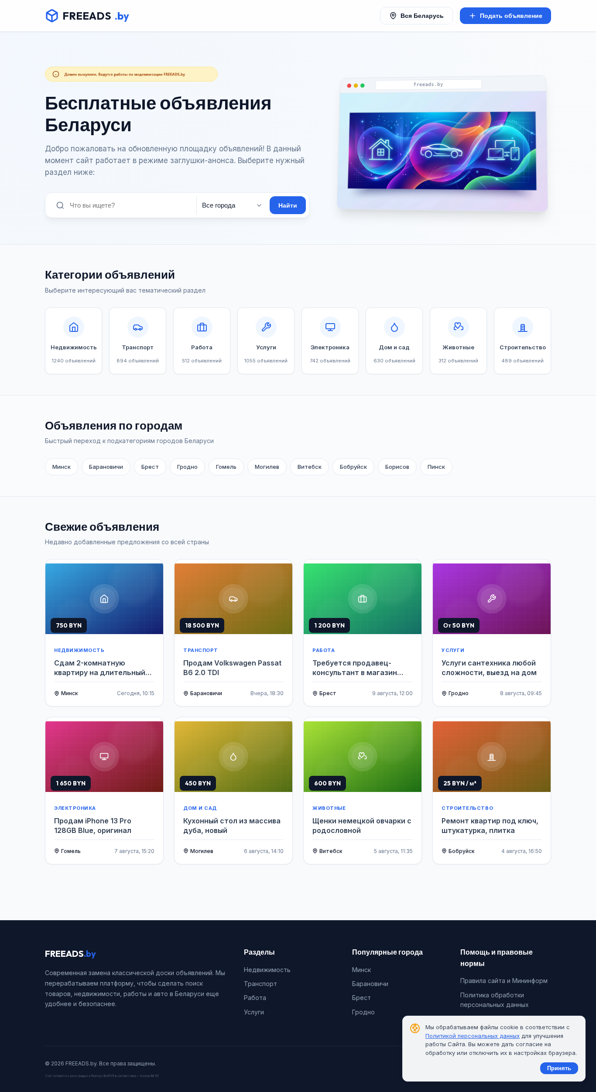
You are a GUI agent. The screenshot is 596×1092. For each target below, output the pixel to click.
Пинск (436, 466)
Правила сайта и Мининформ (504, 980)
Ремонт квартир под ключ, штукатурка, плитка (490, 825)
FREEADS (95, 15)
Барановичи (106, 466)
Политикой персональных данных (472, 1035)
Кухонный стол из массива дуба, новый (232, 825)
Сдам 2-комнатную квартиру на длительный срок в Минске (99, 668)
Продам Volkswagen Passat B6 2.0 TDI (232, 668)
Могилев (267, 466)
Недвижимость (267, 969)
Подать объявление (511, 15)
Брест (150, 466)
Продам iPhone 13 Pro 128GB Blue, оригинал (92, 825)
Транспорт (260, 983)
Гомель (226, 466)
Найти (287, 205)
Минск (61, 466)
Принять (559, 1068)
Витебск (310, 466)
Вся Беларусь (422, 15)
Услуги (254, 1012)
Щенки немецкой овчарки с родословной (361, 825)
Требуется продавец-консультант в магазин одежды (354, 668)
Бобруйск (353, 466)
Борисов (397, 466)
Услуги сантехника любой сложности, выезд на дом (489, 668)
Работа (255, 997)
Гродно (187, 466)
